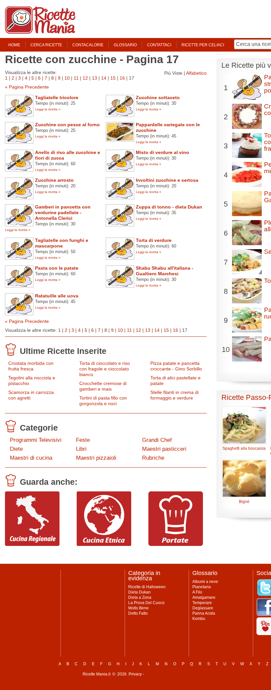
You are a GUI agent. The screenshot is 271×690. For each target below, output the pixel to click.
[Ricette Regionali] (32, 544)
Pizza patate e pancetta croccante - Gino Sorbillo (176, 366)
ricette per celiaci (202, 45)
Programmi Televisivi (35, 440)
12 (85, 78)
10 (67, 78)
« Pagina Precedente (27, 87)
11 (76, 78)
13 (94, 78)
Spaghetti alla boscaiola (244, 448)
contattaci (159, 45)
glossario (125, 45)
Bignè (244, 501)
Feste (83, 440)
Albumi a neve (205, 581)
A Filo (197, 592)
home (14, 45)
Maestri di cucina (31, 458)
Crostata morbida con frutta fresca (31, 366)
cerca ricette (46, 45)
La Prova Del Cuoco (146, 602)
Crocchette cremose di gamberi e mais (103, 386)
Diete (16, 449)
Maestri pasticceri (164, 449)
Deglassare (202, 608)
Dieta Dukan (139, 592)
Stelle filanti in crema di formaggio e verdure (174, 395)
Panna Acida (203, 613)
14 (103, 78)
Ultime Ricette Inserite (63, 351)
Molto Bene (138, 608)
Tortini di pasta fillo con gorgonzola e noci (103, 400)
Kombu (198, 618)
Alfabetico (196, 73)
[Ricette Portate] (175, 544)
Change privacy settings (166, 674)
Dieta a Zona (139, 597)
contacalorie (87, 45)
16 (122, 78)
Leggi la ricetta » (47, 109)
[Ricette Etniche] (104, 544)
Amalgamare (203, 597)
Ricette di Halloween (147, 587)
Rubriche (153, 458)
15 (113, 78)
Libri (81, 449)
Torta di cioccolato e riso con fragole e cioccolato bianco (104, 369)
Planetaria (201, 587)
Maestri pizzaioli (96, 458)
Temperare (202, 602)
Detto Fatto (138, 613)
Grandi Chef (157, 440)
